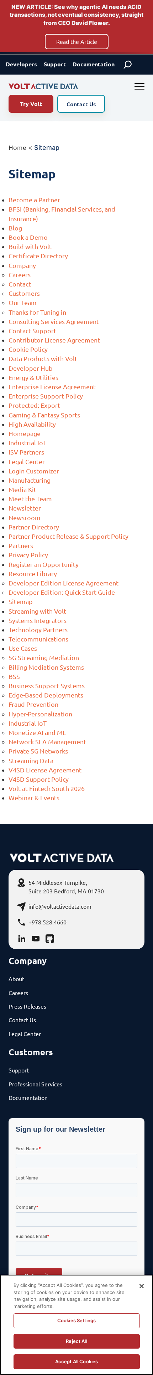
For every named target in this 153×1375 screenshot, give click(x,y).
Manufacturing (30, 480)
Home (17, 147)
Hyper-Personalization (40, 713)
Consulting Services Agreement (54, 321)
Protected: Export (34, 405)
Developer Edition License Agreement (63, 583)
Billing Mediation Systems (46, 667)
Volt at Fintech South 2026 (47, 788)
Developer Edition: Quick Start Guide (62, 592)
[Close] (141, 1286)
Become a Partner (34, 199)
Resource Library (33, 573)
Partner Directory (34, 527)
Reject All (76, 1341)
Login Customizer (34, 471)
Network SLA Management (47, 741)
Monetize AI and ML (37, 732)
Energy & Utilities (33, 377)
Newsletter (25, 508)
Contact (20, 284)
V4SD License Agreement (45, 769)
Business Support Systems (47, 685)
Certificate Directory (38, 255)
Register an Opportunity (44, 564)
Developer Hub (31, 368)
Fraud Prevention (33, 704)
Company (22, 265)
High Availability (32, 424)
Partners (21, 545)
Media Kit (22, 489)
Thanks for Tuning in (37, 312)
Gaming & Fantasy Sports (44, 414)
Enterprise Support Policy (46, 396)
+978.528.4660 (47, 921)
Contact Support (32, 330)
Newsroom (25, 517)
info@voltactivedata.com (59, 906)
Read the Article (76, 41)
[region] (76, 1325)
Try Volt (31, 103)
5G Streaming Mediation (44, 657)
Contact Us (81, 104)
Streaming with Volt (37, 611)
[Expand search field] (127, 64)
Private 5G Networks (38, 751)
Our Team (23, 302)
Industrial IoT (28, 442)
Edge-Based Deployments (46, 695)
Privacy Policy (28, 554)
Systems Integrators (38, 620)
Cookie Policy (28, 349)
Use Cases (23, 648)
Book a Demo (28, 237)
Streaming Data (31, 760)
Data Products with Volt (43, 358)
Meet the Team (30, 498)
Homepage (25, 433)
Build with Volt (30, 246)
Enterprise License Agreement (52, 386)
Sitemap (21, 601)
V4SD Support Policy (39, 779)
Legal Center (27, 461)
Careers (20, 274)
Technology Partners (38, 629)
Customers (24, 293)
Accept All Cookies (76, 1361)
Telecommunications (38, 639)
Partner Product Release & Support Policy (68, 536)
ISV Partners (26, 452)
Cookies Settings (76, 1320)
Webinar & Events (34, 797)
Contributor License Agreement (54, 340)
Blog (15, 228)
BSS (14, 676)
